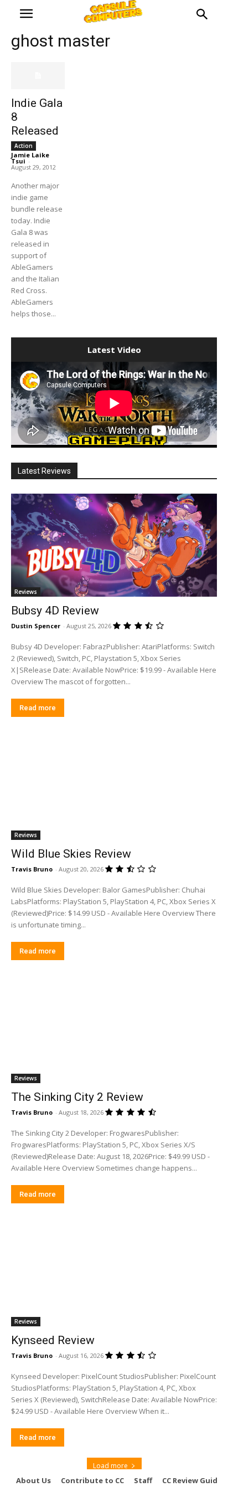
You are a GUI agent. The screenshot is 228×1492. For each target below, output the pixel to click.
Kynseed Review (53, 1340)
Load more (110, 1465)
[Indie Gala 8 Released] (38, 75)
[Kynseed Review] (114, 1274)
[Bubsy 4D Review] (114, 545)
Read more (37, 708)
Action (23, 146)
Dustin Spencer (35, 626)
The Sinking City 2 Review (77, 1097)
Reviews (25, 592)
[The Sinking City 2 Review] (114, 1031)
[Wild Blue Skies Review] (114, 788)
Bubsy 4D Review (55, 610)
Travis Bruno (32, 869)
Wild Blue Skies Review (71, 853)
